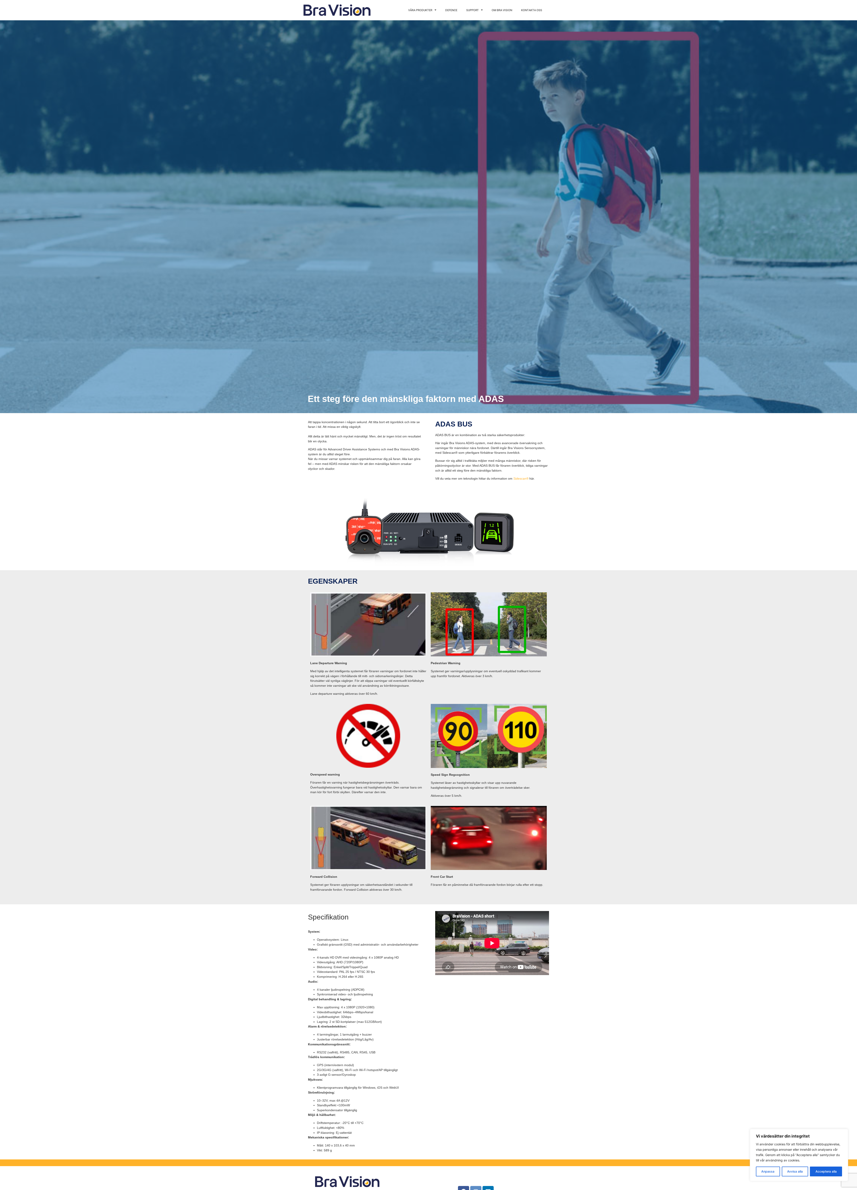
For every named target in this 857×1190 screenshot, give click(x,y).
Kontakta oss (531, 10)
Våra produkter (420, 10)
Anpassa (767, 1171)
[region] (799, 1155)
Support (472, 10)
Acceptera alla (826, 1171)
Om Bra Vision (502, 10)
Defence (451, 10)
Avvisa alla (795, 1171)
